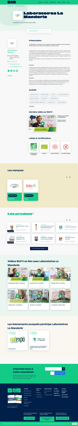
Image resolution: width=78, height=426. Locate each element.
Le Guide (26, 388)
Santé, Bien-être (27, 395)
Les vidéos (56, 391)
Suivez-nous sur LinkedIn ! (13, 405)
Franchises (38, 394)
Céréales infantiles (44, 94)
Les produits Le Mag (47, 391)
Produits (46, 2)
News (68, 2)
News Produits (48, 388)
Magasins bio (53, 2)
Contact (64, 388)
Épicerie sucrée (51, 102)
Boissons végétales (34, 98)
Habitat (25, 397)
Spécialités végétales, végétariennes (37, 102)
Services (26, 399)
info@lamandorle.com (15, 64)
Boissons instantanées (63, 94)
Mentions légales (64, 391)
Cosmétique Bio (27, 393)
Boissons (54, 94)
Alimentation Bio (11, 5)
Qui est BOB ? (65, 397)
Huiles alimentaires (54, 98)
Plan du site (65, 394)
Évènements (57, 395)
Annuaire (41, 2)
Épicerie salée (44, 98)
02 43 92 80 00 (13, 61)
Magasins (38, 392)
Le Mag (59, 2)
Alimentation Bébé (34, 94)
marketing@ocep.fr (13, 407)
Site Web (10, 75)
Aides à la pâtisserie (62, 102)
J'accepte (75, 423)
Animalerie (26, 405)
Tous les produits (48, 394)
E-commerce (39, 397)
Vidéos (63, 2)
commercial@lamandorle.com (16, 66)
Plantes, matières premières (28, 402)
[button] (67, 177)
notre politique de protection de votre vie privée (58, 423)
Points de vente (38, 389)
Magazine (56, 393)
